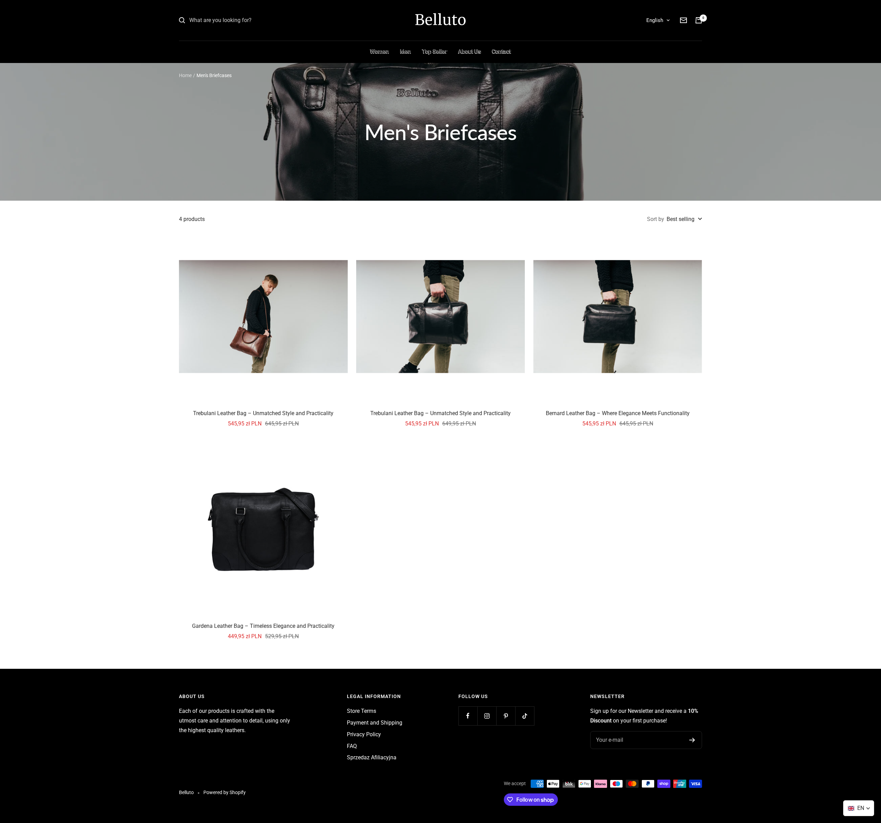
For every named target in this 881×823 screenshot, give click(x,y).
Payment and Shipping (374, 722)
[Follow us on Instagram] (486, 715)
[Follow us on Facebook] (467, 715)
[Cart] (698, 20)
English (654, 20)
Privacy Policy (364, 734)
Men (405, 51)
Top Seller (434, 51)
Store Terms (361, 711)
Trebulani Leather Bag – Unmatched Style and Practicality (263, 413)
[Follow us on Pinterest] (505, 715)
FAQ (352, 746)
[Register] (692, 740)
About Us (469, 51)
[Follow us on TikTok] (524, 715)
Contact (501, 51)
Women (379, 51)
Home (185, 75)
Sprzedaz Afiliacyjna (371, 757)
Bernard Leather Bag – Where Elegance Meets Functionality (618, 413)
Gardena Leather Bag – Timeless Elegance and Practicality (263, 626)
